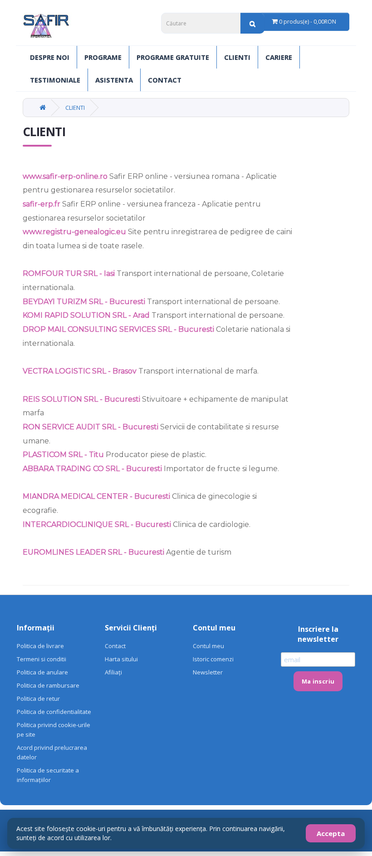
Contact (115, 646)
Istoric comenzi (213, 659)
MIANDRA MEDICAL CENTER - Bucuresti (96, 496)
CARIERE (278, 57)
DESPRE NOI (49, 57)
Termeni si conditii (41, 659)
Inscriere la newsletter (318, 634)
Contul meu (208, 646)
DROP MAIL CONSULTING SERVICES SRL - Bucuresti (118, 329)
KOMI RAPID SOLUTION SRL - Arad (86, 315)
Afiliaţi (113, 672)
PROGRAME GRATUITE (173, 57)
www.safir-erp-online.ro (65, 176)
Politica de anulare (42, 672)
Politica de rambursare (48, 685)
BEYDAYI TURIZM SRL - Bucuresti (84, 301)
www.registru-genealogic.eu (74, 231)
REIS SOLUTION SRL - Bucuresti (81, 399)
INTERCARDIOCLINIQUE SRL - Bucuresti (97, 524)
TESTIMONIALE (55, 79)
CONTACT (164, 79)
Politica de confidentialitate (54, 712)
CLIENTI (237, 57)
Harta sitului (121, 659)
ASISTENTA (114, 79)
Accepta (331, 833)
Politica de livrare (40, 646)
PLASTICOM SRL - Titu (63, 454)
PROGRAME (103, 57)
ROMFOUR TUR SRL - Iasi (69, 273)
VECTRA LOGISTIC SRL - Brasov (80, 371)
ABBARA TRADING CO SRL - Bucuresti (92, 468)
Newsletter (208, 672)
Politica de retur (38, 698)
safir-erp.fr (42, 204)
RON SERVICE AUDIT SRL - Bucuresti (90, 427)
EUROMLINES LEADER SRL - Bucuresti (93, 552)
